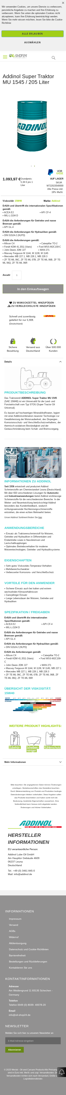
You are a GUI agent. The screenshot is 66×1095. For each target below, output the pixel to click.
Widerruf (13, 937)
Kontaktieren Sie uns (20, 967)
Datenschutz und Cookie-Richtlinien (29, 949)
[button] (31, 166)
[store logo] (24, 55)
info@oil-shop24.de (19, 1015)
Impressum (15, 918)
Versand (13, 925)
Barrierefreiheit (17, 955)
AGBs (12, 931)
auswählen (32, 42)
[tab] (33, 361)
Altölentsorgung (17, 943)
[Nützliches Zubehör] (17, 751)
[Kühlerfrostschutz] (53, 751)
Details (8, 361)
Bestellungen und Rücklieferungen (28, 961)
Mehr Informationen (15, 762)
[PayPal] (50, 175)
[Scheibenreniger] (35, 751)
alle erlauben (32, 33)
